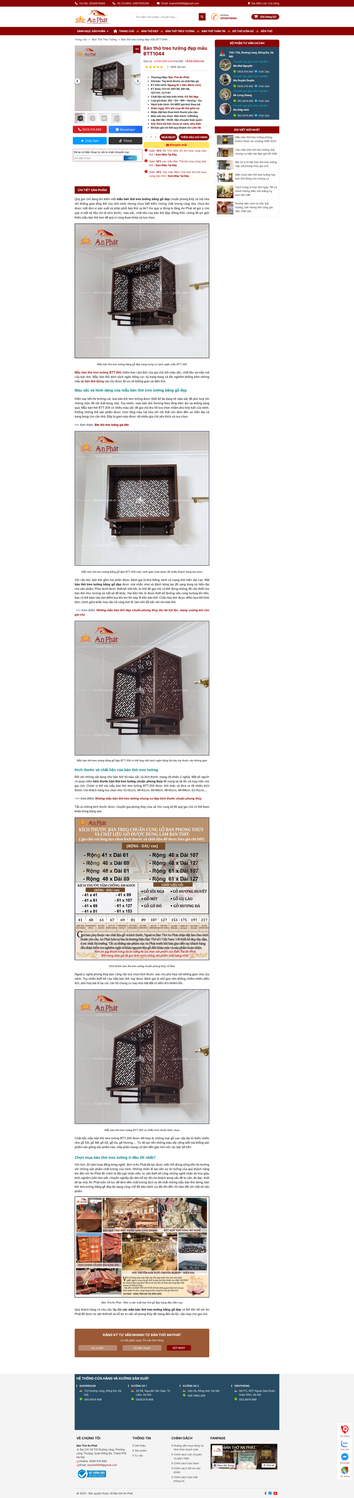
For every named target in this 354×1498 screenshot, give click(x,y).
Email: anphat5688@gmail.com (180, 3)
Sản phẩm (141, 1450)
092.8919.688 (245, 100)
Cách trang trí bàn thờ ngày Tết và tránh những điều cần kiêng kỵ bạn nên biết (256, 191)
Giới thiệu (140, 1445)
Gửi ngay (179, 1347)
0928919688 (228, 18)
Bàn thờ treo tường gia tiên (112, 425)
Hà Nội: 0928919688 (92, 3)
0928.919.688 (245, 71)
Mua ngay (169, 137)
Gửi (130, 158)
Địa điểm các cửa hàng (265, 3)
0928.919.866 (245, 86)
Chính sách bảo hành (186, 1463)
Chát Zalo (263, 71)
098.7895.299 (196, 1395)
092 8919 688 (93, 1399)
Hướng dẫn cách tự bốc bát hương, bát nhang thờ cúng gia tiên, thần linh (254, 207)
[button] (77, 81)
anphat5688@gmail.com (102, 1464)
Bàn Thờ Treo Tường (104, 39)
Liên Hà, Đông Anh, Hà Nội (203, 1390)
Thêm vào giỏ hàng (194, 137)
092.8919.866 (245, 115)
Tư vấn (139, 1455)
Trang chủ (81, 39)
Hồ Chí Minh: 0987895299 (133, 3)
